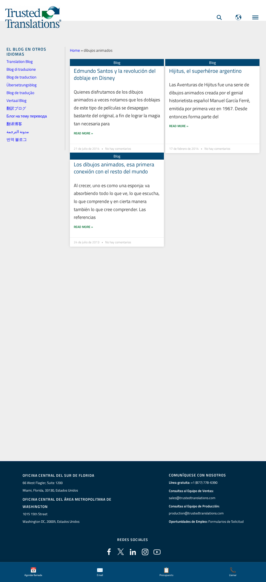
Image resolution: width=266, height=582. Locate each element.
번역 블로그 (16, 139)
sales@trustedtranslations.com (192, 497)
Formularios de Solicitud (226, 521)
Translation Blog (19, 61)
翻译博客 (14, 124)
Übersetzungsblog (21, 85)
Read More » (83, 133)
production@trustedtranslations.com (196, 513)
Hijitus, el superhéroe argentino (205, 71)
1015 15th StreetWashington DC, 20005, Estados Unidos (51, 517)
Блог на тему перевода (26, 116)
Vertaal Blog (16, 100)
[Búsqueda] (219, 17)
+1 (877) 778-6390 (204, 482)
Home (75, 50)
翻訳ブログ (16, 108)
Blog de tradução (20, 93)
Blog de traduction (21, 77)
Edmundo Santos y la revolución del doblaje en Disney (115, 74)
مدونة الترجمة (17, 132)
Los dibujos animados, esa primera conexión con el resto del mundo (114, 167)
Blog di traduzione (21, 69)
